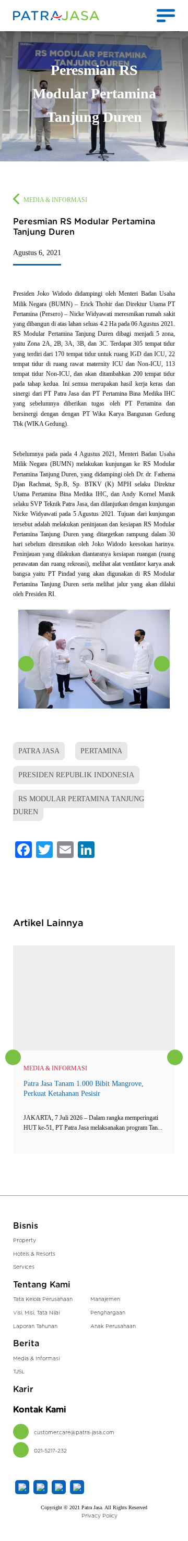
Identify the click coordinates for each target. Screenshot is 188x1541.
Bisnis (25, 1226)
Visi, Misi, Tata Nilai (36, 1313)
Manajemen (105, 1299)
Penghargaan (107, 1313)
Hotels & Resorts (34, 1254)
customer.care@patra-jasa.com (74, 1432)
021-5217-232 (50, 1451)
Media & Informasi (55, 200)
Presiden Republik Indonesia (76, 775)
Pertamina (101, 751)
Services (23, 1267)
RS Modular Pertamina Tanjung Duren (78, 805)
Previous (26, 664)
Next (162, 664)
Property (24, 1240)
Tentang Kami (41, 1285)
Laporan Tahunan (35, 1326)
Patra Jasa (39, 751)
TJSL (19, 1371)
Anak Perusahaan (113, 1326)
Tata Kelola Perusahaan (43, 1299)
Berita (26, 1344)
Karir (23, 1389)
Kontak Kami (39, 1410)
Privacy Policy (99, 1516)
